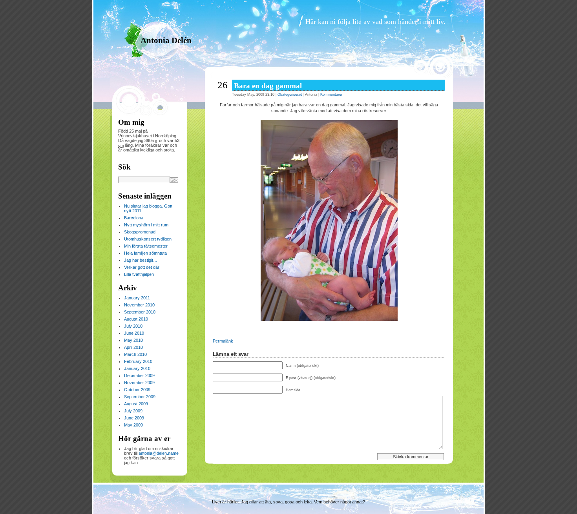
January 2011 (137, 297)
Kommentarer (331, 95)
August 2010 (136, 319)
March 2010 (135, 354)
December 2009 (139, 375)
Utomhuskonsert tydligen (148, 239)
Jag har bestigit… (140, 260)
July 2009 (133, 410)
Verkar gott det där (141, 267)
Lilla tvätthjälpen (139, 274)
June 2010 (134, 333)
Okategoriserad (290, 95)
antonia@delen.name (159, 453)
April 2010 (133, 347)
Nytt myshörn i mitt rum (146, 224)
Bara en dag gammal (268, 86)
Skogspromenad (139, 232)
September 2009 (139, 396)
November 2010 (139, 305)
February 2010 (138, 361)
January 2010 (137, 368)
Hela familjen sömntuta (145, 253)
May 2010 (133, 340)
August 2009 (136, 403)
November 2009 (139, 382)
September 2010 (139, 312)
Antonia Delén (166, 40)
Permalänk (223, 341)
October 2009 (137, 389)
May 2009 (133, 425)
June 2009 (134, 418)
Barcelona (133, 217)
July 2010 (133, 326)
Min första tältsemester (146, 246)
